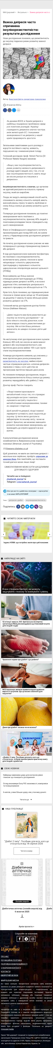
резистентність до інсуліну (15, 361)
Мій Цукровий (9, 12)
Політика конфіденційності (14, 964)
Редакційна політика (11, 960)
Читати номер (26, 851)
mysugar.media (7, 1029)
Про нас (5, 957)
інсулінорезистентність (36, 500)
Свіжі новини (11, 768)
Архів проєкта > (26, 927)
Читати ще (26, 799)
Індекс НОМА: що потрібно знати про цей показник (26, 543)
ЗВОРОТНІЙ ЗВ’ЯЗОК (9, 975)
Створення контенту (11, 968)
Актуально (22, 12)
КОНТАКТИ (5, 972)
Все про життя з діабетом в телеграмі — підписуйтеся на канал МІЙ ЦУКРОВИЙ (27, 492)
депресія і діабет (16, 500)
